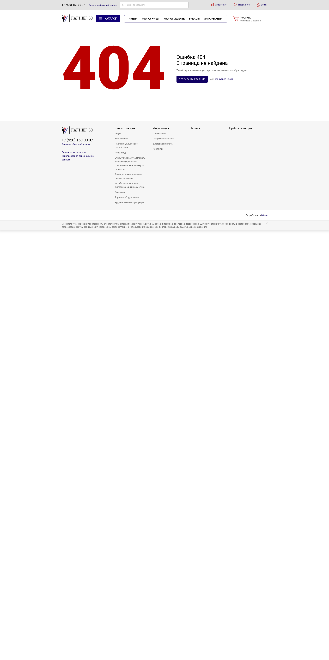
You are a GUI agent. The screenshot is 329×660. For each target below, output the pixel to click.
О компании (159, 133)
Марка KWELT (151, 18)
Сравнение (221, 4)
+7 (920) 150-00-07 (73, 5)
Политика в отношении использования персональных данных (78, 156)
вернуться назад (224, 79)
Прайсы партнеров (240, 128)
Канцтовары (121, 138)
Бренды (194, 18)
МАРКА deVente (174, 18)
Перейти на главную (192, 79)
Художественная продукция (129, 202)
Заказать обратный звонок (76, 144)
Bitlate (264, 215)
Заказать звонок (103, 5)
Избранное (244, 4)
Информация (213, 18)
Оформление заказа (163, 138)
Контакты (158, 149)
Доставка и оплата (163, 143)
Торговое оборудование (127, 197)
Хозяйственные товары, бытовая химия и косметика (129, 185)
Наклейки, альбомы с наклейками (126, 145)
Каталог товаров (125, 128)
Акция (133, 18)
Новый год (120, 152)
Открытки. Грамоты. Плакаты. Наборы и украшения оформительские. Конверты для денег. (130, 163)
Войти (263, 4)
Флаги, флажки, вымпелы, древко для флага (129, 176)
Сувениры (120, 192)
